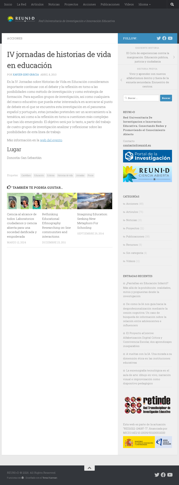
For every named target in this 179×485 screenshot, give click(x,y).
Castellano (26, 175)
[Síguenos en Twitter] (159, 38)
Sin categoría (134, 253)
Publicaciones (110, 4)
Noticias (54, 4)
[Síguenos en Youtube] (170, 38)
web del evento (51, 140)
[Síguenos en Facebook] (164, 38)
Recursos (132, 244)
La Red (21, 4)
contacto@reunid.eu (137, 145)
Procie (90, 175)
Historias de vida (65, 175)
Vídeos (129, 4)
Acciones (89, 4)
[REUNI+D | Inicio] (21, 19)
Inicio (8, 4)
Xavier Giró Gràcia (26, 74)
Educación (39, 175)
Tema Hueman (49, 477)
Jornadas (80, 175)
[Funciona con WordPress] (23, 478)
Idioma (143, 4)
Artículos (37, 4)
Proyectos (71, 4)
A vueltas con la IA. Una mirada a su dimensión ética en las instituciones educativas (147, 358)
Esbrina (50, 175)
